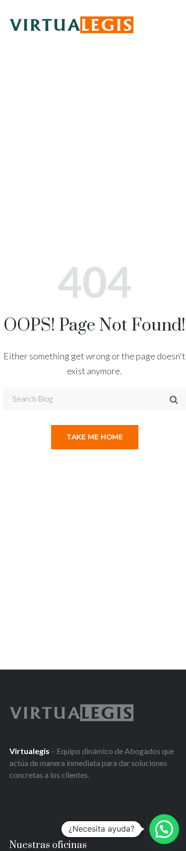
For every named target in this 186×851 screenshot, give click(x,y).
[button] (164, 829)
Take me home (94, 436)
